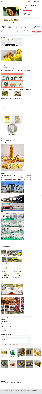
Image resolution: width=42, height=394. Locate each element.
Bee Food (23, 385)
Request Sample (32, 11)
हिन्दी (28, 390)
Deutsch (20, 390)
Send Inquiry (27, 10)
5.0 (34, 27)
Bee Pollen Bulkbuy (2, 386)
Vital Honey (15, 382)
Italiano (18, 390)
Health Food (2, 382)
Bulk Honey (18, 382)
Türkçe (32, 390)
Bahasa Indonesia (36, 390)
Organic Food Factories (19, 385)
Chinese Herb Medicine (6, 382)
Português (11, 390)
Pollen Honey (34, 385)
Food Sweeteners (11, 382)
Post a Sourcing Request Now (16, 344)
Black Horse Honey (22, 382)
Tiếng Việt (34, 390)
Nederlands (22, 390)
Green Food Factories (14, 385)
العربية (24, 390)
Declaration (27, 391)
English (7, 390)
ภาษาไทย (30, 390)
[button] (29, 27)
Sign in (40, 1)
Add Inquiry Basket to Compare (11, 22)
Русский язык (16, 390)
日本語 (27, 390)
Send (4, 344)
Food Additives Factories (8, 385)
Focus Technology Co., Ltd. (17, 391)
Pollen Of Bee (26, 385)
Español (9, 390)
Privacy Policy (29, 391)
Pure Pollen (37, 385)
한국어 (25, 390)
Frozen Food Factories (3, 385)
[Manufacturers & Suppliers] (4, 1)
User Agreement (24, 391)
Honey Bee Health (30, 385)
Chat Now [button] (37, 10)
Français (13, 390)
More (1, 387)
